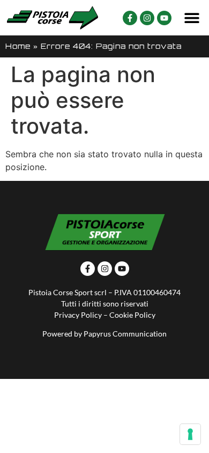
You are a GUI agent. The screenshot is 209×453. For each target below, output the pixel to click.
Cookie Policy (132, 314)
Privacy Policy (78, 314)
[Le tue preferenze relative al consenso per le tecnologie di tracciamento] (190, 434)
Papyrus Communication (125, 333)
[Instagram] (147, 18)
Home (18, 45)
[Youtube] (164, 18)
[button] (192, 18)
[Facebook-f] (130, 18)
